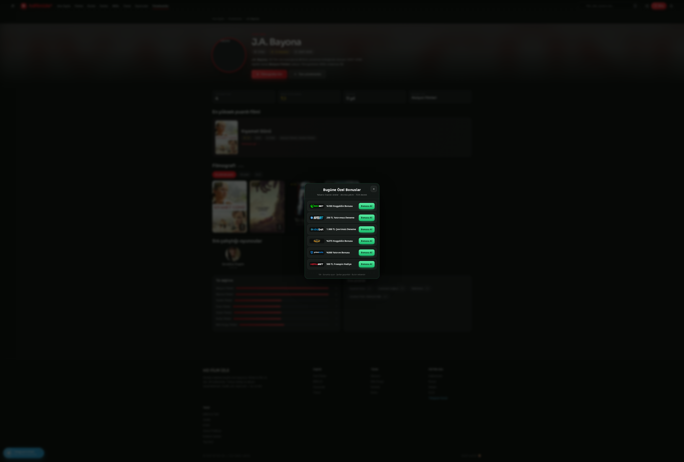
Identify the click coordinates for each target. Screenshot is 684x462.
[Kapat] (374, 189)
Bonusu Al (366, 206)
